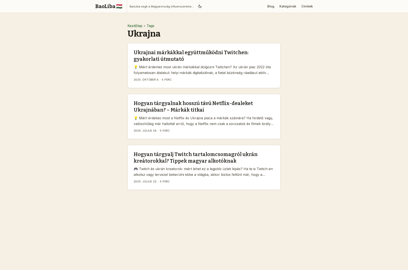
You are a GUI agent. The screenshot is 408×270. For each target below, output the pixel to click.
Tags (150, 26)
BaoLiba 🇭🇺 (108, 6)
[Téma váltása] (200, 6)
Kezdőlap (135, 26)
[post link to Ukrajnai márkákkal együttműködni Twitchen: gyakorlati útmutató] (204, 65)
